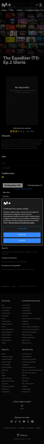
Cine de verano (6, 321)
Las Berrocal (25, 324)
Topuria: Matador (7, 378)
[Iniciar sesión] (40, 5)
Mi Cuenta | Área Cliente (29, 359)
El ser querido (26, 305)
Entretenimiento (6, 340)
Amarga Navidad (27, 313)
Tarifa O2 (24, 386)
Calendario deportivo (34, 10)
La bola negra (26, 308)
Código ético (25, 364)
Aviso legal (22, 428)
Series (4, 10)
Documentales (6, 337)
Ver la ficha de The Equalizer (22, 189)
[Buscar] (37, 5)
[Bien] (19, 131)
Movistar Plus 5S (26, 343)
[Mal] (13, 131)
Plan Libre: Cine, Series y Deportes (32, 370)
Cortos (4, 318)
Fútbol (19, 10)
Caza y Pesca (25, 340)
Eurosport (4, 383)
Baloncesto (5, 370)
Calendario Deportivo (8, 386)
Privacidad (30, 428)
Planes (24, 375)
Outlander (25, 321)
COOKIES (38, 428)
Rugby (3, 375)
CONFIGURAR (22, 229)
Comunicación (26, 392)
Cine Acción (5, 316)
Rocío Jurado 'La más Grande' (30, 326)
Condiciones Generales (28, 362)
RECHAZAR (22, 235)
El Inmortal (25, 316)
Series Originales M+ (7, 329)
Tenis (3, 373)
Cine (12, 10)
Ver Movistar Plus (27, 354)
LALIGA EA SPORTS (7, 359)
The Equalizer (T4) (12, 185)
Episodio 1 (6, 196)
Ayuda (22, 408)
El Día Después (6, 364)
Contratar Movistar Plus (29, 367)
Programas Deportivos (28, 337)
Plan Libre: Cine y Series (29, 373)
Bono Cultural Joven (28, 383)
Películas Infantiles (7, 324)
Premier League (6, 362)
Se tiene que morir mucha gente (31, 318)
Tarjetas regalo (26, 389)
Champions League (7, 356)
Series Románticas (7, 332)
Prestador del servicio (9, 428)
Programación (6, 392)
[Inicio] (6, 5)
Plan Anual (25, 381)
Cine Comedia (6, 313)
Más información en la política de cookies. (22, 223)
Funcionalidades (26, 356)
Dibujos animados (27, 335)
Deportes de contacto (8, 381)
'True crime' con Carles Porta (30, 329)
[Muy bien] (21, 131)
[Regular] (16, 131)
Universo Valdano (7, 367)
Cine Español (5, 310)
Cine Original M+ (6, 308)
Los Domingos (26, 310)
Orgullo (4, 343)
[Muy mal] (11, 131)
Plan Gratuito (26, 378)
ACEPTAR (22, 240)
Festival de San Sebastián (29, 332)
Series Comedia (6, 335)
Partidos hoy (5, 389)
